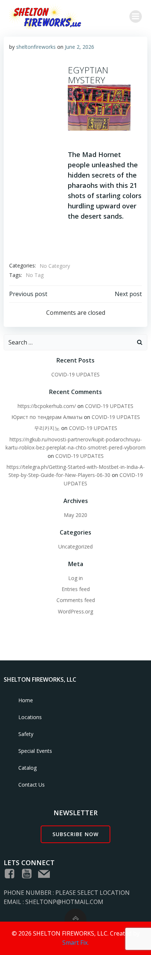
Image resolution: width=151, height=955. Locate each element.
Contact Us (31, 784)
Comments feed (75, 600)
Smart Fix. (75, 942)
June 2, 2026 (79, 46)
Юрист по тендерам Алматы (46, 416)
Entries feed (76, 589)
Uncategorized (75, 546)
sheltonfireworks (36, 46)
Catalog (27, 767)
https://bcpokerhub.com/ (47, 405)
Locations (30, 717)
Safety (25, 733)
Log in (75, 578)
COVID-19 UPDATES (75, 374)
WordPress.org (75, 611)
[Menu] (135, 16)
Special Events (35, 750)
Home (25, 700)
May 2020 (75, 514)
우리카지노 (47, 427)
